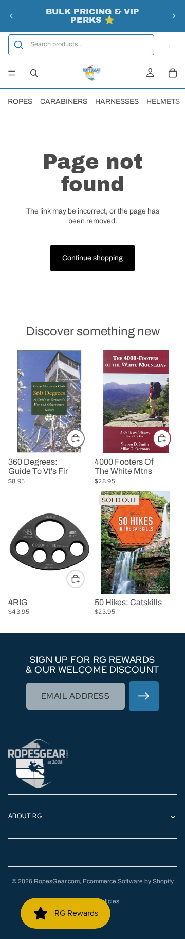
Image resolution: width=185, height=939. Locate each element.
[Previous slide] (11, 16)
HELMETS (163, 101)
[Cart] (172, 73)
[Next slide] (173, 16)
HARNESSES (117, 101)
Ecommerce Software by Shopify (128, 881)
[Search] (34, 73)
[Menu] (12, 73)
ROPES (20, 101)
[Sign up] (144, 696)
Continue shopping (92, 258)
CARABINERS (63, 101)
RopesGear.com (57, 881)
